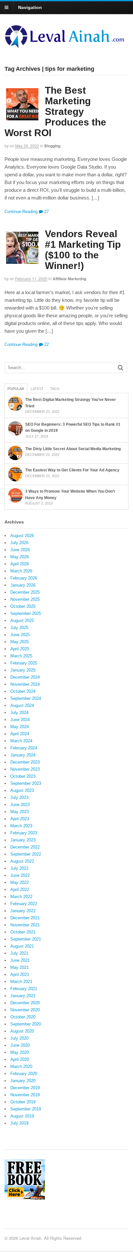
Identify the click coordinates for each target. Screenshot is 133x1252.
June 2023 (20, 804)
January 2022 (23, 910)
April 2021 (19, 974)
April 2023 (19, 818)
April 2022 (19, 889)
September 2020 (25, 1024)
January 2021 (23, 995)
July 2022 (19, 868)
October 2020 (23, 1017)
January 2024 (23, 755)
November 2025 (25, 599)
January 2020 (23, 1080)
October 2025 (23, 606)
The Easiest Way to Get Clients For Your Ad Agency (72, 470)
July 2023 (19, 797)
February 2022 (23, 903)
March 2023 (21, 825)
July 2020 (19, 1038)
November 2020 (25, 1009)
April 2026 (19, 563)
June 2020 (20, 1045)
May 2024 (19, 726)
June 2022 (20, 875)
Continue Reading (21, 211)
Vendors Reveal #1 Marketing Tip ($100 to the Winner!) (83, 249)
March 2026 (21, 571)
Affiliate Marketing (69, 279)
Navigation (30, 7)
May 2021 (19, 967)
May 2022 (19, 882)
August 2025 (22, 620)
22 (46, 344)
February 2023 (23, 832)
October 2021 (23, 932)
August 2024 (22, 705)
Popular (15, 389)
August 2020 (22, 1031)
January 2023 (23, 840)
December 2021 (25, 917)
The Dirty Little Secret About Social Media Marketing (73, 449)
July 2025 (19, 627)
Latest (37, 389)
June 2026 (20, 549)
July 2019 (19, 1123)
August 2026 (22, 535)
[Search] (120, 367)
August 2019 (22, 1116)
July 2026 (19, 542)
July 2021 (19, 953)
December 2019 (25, 1087)
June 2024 (20, 719)
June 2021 (20, 960)
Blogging (52, 146)
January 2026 (23, 585)
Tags (54, 389)
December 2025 (25, 592)
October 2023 (23, 776)
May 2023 (19, 811)
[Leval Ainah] (66, 46)
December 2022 (25, 847)
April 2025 (19, 648)
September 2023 (25, 783)
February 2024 (23, 748)
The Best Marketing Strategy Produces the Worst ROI (55, 111)
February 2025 (23, 663)
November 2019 (25, 1094)
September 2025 (25, 613)
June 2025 (20, 634)
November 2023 (25, 769)
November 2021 (25, 925)
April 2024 (19, 733)
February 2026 (23, 578)
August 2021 (22, 946)
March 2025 (21, 656)
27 (46, 211)
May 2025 (19, 641)
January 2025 (23, 670)
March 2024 (21, 740)
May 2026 (19, 556)
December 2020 (25, 1002)
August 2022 (22, 861)
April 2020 (19, 1059)
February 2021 (23, 988)
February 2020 (23, 1073)
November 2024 (25, 684)
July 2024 (19, 712)
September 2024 (25, 698)
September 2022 (25, 854)
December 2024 (25, 677)
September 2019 (25, 1109)
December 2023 (25, 762)
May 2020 (19, 1052)
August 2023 (22, 790)
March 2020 (21, 1066)
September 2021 (25, 939)
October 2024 (23, 691)
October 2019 (23, 1101)
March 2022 (21, 896)
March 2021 (21, 981)
